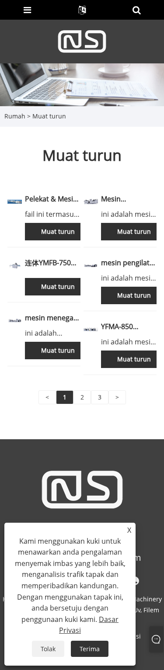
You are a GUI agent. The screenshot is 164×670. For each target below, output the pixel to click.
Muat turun (49, 116)
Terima (90, 649)
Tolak (48, 649)
